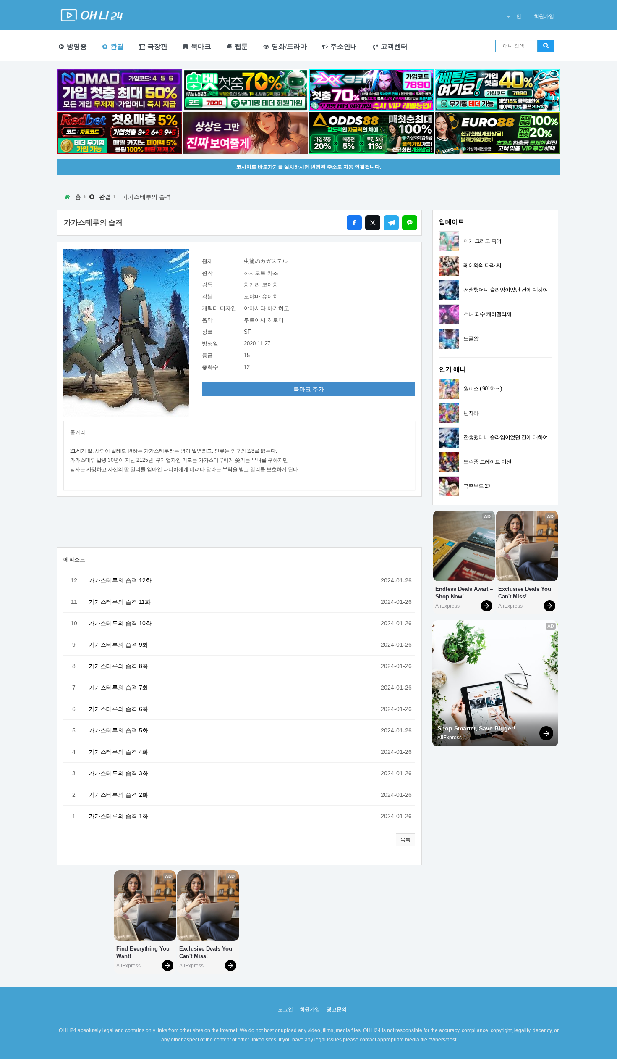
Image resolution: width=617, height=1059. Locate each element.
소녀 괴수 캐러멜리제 (487, 314)
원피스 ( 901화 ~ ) (482, 388)
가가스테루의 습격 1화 (118, 816)
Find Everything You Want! (143, 952)
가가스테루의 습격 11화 (120, 601)
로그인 (513, 16)
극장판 (156, 46)
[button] (405, 839)
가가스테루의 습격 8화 (118, 666)
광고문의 (337, 1009)
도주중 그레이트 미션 (487, 461)
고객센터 (393, 46)
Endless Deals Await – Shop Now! (464, 593)
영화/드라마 (288, 46)
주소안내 (343, 46)
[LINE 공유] (409, 222)
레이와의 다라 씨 (482, 265)
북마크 (200, 46)
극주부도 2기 (477, 486)
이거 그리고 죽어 (482, 241)
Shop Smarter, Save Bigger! (476, 728)
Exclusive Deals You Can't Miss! (206, 952)
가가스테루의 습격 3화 (118, 773)
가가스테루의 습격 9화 (118, 644)
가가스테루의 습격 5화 (118, 730)
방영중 (76, 46)
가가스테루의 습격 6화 (118, 709)
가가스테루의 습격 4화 (118, 751)
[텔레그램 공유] (391, 222)
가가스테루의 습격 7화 (118, 687)
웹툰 (240, 46)
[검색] (545, 46)
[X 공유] (372, 222)
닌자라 (470, 413)
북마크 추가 (308, 389)
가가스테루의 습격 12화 (120, 580)
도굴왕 (470, 338)
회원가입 (544, 16)
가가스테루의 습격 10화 (120, 623)
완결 (116, 46)
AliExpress (128, 966)
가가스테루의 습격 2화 (118, 794)
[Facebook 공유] (354, 222)
